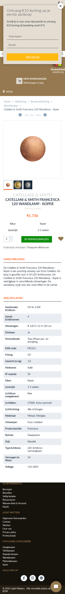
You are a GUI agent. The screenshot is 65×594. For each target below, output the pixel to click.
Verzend (32, 57)
